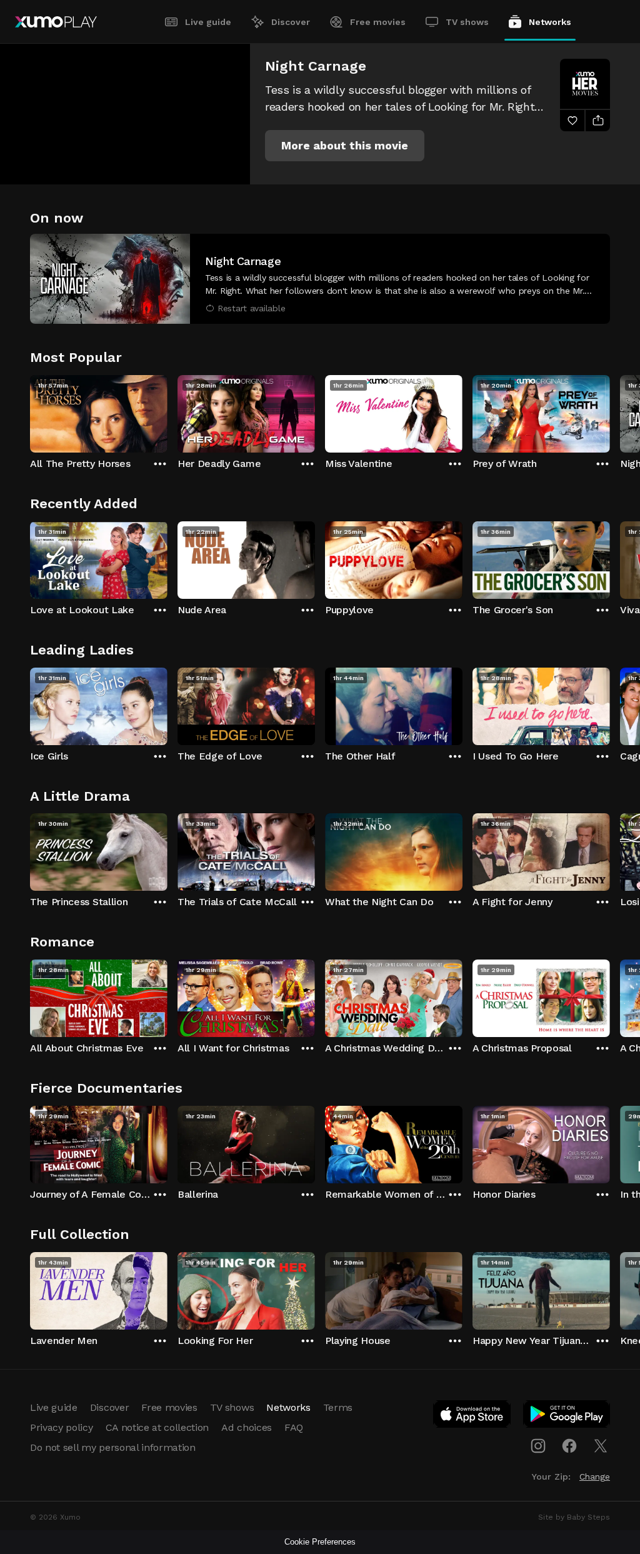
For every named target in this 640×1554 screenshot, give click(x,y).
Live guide (208, 22)
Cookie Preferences (320, 1541)
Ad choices (246, 1427)
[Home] (56, 22)
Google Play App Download (567, 1416)
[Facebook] (569, 1445)
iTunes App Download (472, 1416)
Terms (337, 1407)
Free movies (378, 22)
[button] (344, 145)
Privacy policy (61, 1427)
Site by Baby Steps (574, 1517)
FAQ (293, 1427)
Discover (290, 22)
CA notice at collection (157, 1427)
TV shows (467, 22)
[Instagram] (538, 1445)
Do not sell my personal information (113, 1447)
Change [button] (594, 1476)
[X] (600, 1445)
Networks (550, 22)
